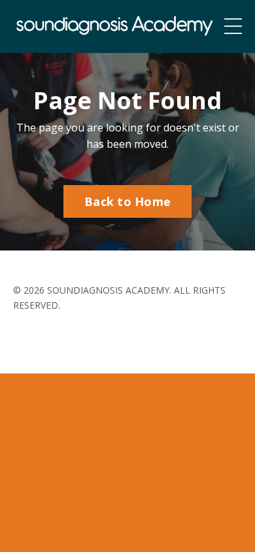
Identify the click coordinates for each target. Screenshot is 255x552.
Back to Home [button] (127, 201)
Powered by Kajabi (127, 339)
